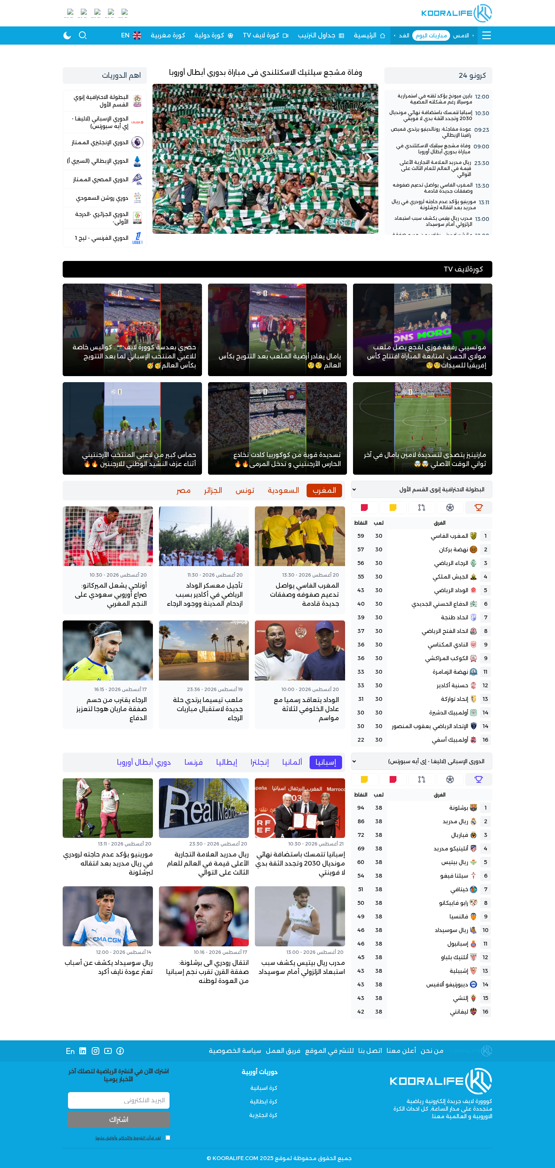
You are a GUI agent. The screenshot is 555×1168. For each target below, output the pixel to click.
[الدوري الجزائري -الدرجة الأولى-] (104, 217)
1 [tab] (274, 227)
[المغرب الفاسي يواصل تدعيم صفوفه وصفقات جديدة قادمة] (438, 188)
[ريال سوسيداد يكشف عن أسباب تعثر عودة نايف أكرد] (108, 937)
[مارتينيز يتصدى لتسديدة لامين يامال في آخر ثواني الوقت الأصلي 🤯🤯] (422, 428)
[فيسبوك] (120, 1051)
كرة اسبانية (264, 1088)
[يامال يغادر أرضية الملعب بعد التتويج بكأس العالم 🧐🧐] (277, 330)
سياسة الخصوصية (235, 1050)
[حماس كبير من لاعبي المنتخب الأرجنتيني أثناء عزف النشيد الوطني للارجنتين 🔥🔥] (132, 428)
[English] (70, 1051)
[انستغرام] (95, 1051)
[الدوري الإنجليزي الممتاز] (104, 142)
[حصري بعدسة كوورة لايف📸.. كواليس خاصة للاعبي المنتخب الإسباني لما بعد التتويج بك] (132, 330)
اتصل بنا (370, 1050)
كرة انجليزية (263, 1115)
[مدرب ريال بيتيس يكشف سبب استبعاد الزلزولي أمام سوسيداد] (438, 221)
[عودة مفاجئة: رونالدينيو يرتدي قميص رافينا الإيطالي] (438, 132)
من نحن (432, 1050)
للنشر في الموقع (329, 1050)
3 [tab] (265, 227)
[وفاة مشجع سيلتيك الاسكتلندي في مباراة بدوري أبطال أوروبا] (265, 150)
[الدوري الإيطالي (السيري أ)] (104, 161)
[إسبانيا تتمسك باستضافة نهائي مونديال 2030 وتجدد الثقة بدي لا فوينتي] (438, 116)
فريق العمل (283, 1050)
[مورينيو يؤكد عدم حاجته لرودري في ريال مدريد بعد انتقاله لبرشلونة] (438, 205)
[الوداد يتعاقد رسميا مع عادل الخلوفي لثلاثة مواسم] (300, 674)
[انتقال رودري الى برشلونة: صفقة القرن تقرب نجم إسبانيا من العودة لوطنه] (204, 937)
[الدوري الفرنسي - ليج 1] (104, 238)
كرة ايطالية (264, 1101)
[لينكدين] (83, 1051)
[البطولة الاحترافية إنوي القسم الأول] (104, 100)
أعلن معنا (401, 1050)
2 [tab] (270, 227)
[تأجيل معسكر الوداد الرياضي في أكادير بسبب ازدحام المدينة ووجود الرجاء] (204, 560)
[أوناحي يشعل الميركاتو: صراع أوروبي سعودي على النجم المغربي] (108, 560)
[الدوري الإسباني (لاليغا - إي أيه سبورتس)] (104, 122)
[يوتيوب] (108, 1051)
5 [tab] (256, 227)
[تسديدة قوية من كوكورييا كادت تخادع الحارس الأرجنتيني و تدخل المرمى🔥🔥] (277, 428)
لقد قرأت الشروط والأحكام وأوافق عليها (128, 1138)
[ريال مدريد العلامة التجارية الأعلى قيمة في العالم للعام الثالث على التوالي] (438, 168)
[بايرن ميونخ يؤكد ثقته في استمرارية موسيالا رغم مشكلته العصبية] (438, 99)
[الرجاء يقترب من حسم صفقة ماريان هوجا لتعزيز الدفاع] (108, 674)
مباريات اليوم (431, 35)
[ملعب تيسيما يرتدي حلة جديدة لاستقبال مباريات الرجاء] (204, 674)
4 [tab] (261, 227)
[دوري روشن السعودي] (104, 198)
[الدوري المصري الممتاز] (104, 179)
